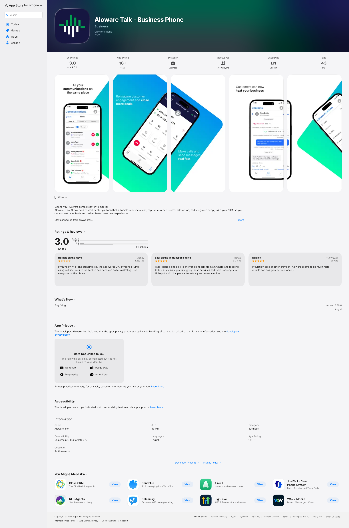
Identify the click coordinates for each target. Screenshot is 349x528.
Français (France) (271, 517)
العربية (233, 517)
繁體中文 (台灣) (333, 517)
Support (124, 521)
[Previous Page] (50, 133)
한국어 (286, 517)
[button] (23, 24)
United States (200, 517)
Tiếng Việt (317, 517)
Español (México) (219, 517)
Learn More (157, 386)
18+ (250, 439)
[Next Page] (345, 133)
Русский (244, 517)
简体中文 (256, 517)
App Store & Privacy (88, 521)
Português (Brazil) (300, 517)
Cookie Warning (109, 521)
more (241, 219)
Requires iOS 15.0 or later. (69, 439)
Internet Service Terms (65, 521)
